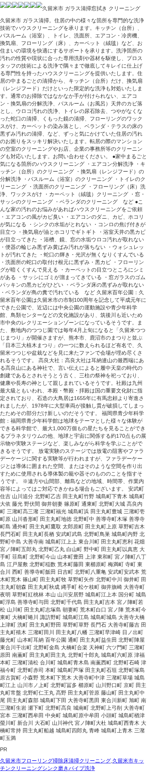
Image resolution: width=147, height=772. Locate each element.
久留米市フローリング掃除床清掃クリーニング (55, 761)
